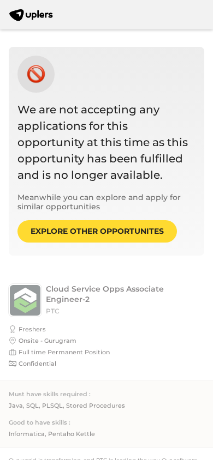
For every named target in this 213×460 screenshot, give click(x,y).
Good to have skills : (39, 422)
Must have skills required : (50, 394)
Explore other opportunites (97, 231)
